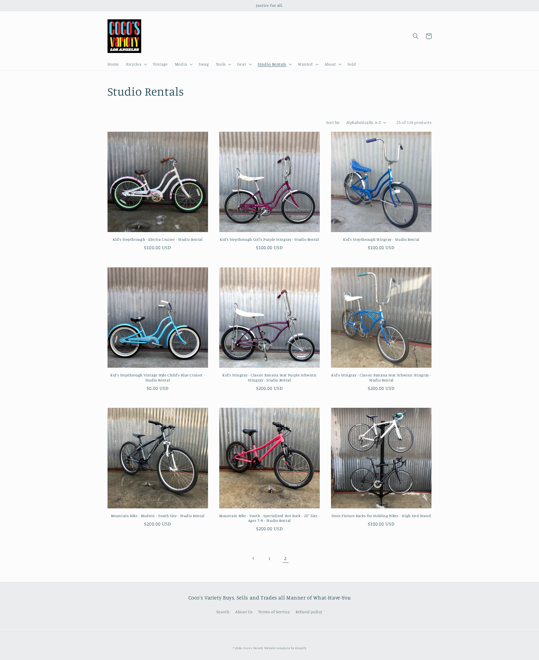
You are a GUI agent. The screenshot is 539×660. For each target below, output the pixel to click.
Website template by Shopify (285, 648)
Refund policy (309, 611)
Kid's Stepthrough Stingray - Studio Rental (381, 239)
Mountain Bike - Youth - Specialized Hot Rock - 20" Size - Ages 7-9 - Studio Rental (269, 518)
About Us (244, 611)
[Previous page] (253, 558)
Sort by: (333, 122)
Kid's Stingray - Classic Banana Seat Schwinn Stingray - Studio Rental (381, 377)
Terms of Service (274, 611)
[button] (136, 64)
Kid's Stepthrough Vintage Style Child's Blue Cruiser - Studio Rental (157, 377)
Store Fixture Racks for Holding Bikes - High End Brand (381, 515)
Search (223, 611)
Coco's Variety (253, 648)
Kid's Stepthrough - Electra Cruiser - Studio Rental (158, 239)
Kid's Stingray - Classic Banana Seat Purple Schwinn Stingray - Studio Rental (269, 377)
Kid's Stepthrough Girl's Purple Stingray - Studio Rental (269, 239)
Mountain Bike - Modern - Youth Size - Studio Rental (158, 515)
